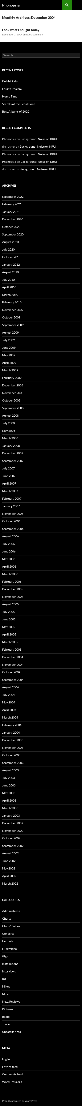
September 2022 (13, 196)
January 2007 (11, 506)
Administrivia (11, 911)
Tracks (6, 1024)
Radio (6, 1016)
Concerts (8, 933)
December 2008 (12, 385)
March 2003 (10, 808)
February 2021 (11, 204)
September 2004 (13, 679)
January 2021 (11, 211)
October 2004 (11, 672)
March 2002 (10, 883)
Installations (10, 964)
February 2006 (11, 581)
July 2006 (8, 544)
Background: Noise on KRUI (39, 139)
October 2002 (11, 838)
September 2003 (13, 762)
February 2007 (11, 498)
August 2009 (10, 332)
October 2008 (11, 400)
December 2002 (12, 823)
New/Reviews (11, 1001)
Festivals (7, 941)
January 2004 (11, 732)
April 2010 (9, 287)
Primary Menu (77, 5)
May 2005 (8, 627)
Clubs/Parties (11, 926)
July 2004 (8, 695)
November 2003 (12, 747)
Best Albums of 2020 (15, 111)
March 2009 (10, 370)
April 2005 (9, 634)
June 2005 (9, 619)
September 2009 (13, 325)
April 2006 (9, 566)
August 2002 (10, 853)
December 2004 (12, 657)
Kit (4, 979)
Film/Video (9, 948)
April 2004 (9, 710)
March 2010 (10, 294)
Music (6, 994)
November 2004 (12, 664)
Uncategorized (11, 1031)
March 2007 (10, 491)
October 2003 (11, 755)
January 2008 (11, 445)
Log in (6, 1059)
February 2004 (11, 725)
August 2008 (10, 415)
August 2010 (10, 272)
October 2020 (11, 227)
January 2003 (11, 815)
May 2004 (8, 702)
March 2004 (10, 717)
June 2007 (9, 476)
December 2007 (12, 453)
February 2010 (11, 302)
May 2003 (8, 793)
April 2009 (9, 362)
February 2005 (11, 649)
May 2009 (8, 355)
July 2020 (8, 249)
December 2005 (12, 589)
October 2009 (11, 317)
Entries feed (10, 1066)
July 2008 (8, 423)
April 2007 (9, 483)
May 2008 (8, 430)
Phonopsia (11, 5)
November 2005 (12, 596)
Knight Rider (10, 81)
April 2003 (9, 800)
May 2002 (8, 868)
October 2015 (11, 257)
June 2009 (9, 347)
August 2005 (10, 604)
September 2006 (13, 528)
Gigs (5, 956)
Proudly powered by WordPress (19, 1100)
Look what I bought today (20, 30)
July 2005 (8, 611)
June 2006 (9, 551)
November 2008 (12, 393)
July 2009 (8, 340)
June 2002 (9, 861)
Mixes (6, 986)
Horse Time (9, 96)
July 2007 (8, 468)
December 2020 (12, 219)
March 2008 (10, 438)
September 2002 (13, 845)
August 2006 (10, 536)
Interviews (9, 971)
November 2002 (12, 830)
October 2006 (11, 521)
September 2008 (13, 408)
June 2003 (9, 785)
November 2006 (12, 513)
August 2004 (10, 687)
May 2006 (8, 559)
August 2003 (10, 770)
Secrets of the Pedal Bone (18, 104)
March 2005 (10, 642)
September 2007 (13, 461)
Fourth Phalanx (12, 89)
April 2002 (9, 876)
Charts (6, 918)
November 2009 (12, 310)
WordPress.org (12, 1082)
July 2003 (8, 778)
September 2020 (13, 234)
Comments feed (12, 1074)
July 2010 (8, 279)
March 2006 (10, 574)
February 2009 (11, 377)
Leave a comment (33, 34)
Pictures (7, 1009)
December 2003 (12, 740)
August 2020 (10, 242)
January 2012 (11, 264)
